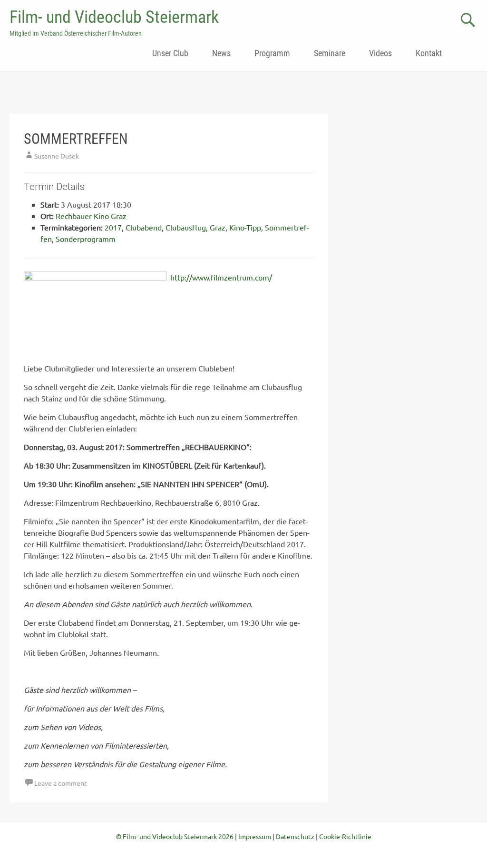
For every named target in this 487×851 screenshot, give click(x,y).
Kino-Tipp (245, 227)
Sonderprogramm (86, 238)
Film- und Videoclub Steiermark (114, 17)
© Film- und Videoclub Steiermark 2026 (175, 836)
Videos (380, 53)
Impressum (254, 836)
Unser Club (170, 53)
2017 (113, 227)
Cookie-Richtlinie (345, 836)
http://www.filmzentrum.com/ (221, 277)
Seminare (329, 53)
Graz (217, 227)
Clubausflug (186, 227)
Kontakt (429, 53)
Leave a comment (60, 783)
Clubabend (144, 227)
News (221, 53)
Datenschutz (295, 836)
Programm (272, 53)
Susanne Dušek (56, 155)
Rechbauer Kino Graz (91, 215)
